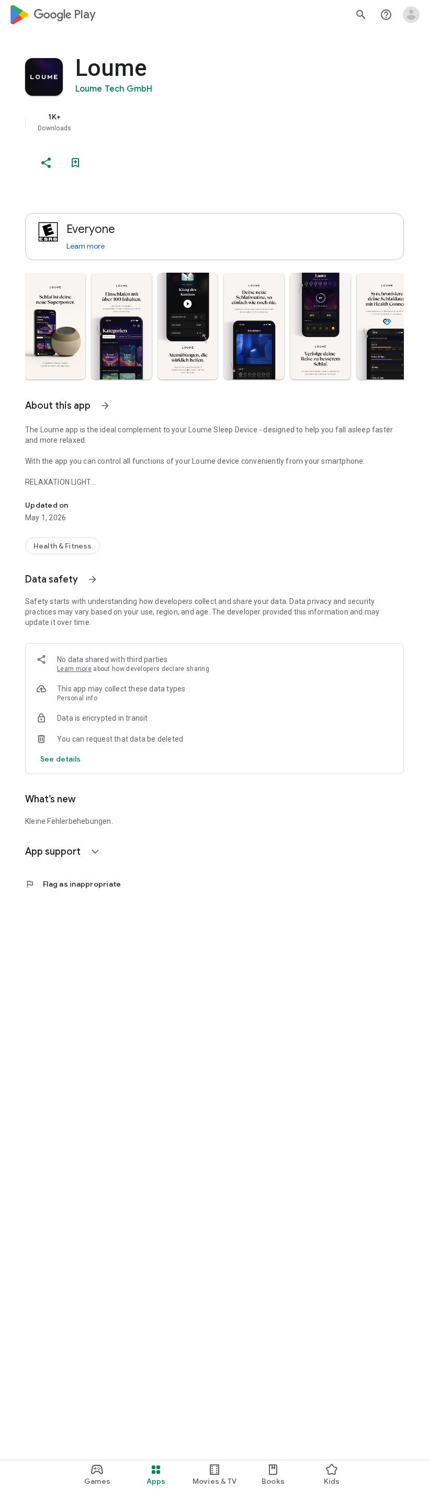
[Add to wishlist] (75, 162)
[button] (55, 326)
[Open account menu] (411, 14)
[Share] (46, 162)
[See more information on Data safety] (92, 579)
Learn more (85, 246)
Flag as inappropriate (73, 884)
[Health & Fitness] (62, 546)
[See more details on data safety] (60, 758)
